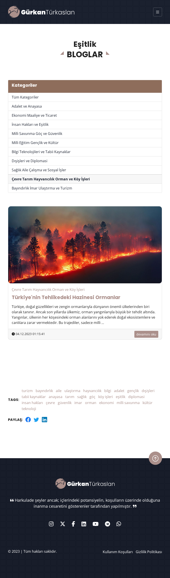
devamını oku (146, 334)
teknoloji (29, 408)
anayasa (55, 396)
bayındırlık (44, 390)
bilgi (107, 390)
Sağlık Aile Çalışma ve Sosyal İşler (39, 170)
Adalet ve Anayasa (27, 106)
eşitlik (120, 396)
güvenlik (64, 402)
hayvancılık (92, 390)
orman (90, 402)
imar (78, 402)
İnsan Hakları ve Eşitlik (30, 124)
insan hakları (32, 402)
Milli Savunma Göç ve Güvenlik (37, 133)
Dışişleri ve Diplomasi (29, 160)
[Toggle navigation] (157, 12)
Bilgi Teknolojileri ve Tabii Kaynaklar (41, 151)
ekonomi (106, 402)
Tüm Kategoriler (25, 97)
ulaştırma (72, 390)
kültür (148, 402)
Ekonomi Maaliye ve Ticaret (34, 115)
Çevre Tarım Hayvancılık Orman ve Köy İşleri (51, 179)
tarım (69, 396)
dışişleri (148, 390)
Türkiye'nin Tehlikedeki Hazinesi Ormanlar (66, 297)
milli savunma (128, 402)
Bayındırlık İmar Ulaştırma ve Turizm (42, 188)
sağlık (82, 396)
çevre (50, 402)
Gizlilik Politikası (149, 551)
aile (59, 390)
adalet (119, 390)
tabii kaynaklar (34, 396)
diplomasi (136, 396)
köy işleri (105, 396)
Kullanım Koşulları (118, 551)
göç (92, 396)
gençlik (133, 390)
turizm (27, 390)
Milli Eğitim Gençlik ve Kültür (35, 142)
